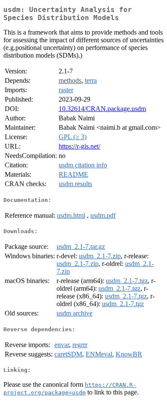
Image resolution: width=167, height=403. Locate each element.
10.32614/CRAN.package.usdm (102, 108)
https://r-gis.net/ (79, 146)
